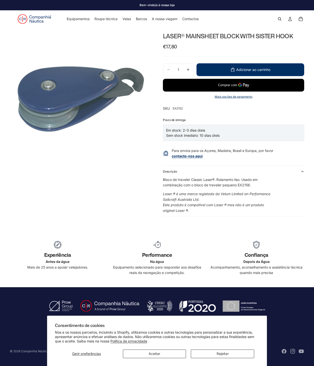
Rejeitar (223, 354)
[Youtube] (301, 351)
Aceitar (154, 354)
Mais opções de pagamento (233, 96)
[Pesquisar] (279, 19)
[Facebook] (284, 351)
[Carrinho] (300, 19)
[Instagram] (293, 351)
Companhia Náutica (35, 351)
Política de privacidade (128, 341)
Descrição (170, 171)
